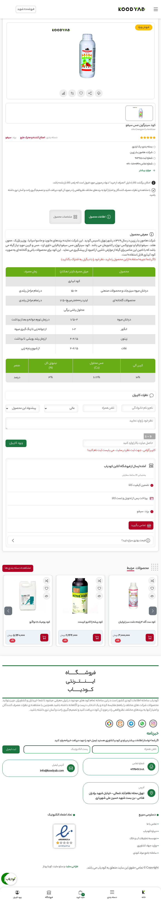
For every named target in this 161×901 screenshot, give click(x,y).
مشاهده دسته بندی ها (18, 568)
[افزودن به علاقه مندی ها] (152, 588)
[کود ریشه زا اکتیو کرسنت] (80, 595)
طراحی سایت (72, 867)
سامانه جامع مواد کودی (145, 853)
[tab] (100, 217)
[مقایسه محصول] (152, 580)
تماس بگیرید (138, 525)
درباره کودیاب (150, 831)
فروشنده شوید (25, 9)
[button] (90, 93)
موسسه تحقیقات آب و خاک (143, 839)
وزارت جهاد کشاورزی (147, 846)
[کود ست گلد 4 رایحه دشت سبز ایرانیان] (133, 595)
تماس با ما (152, 824)
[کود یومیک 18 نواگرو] (27, 595)
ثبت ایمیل (11, 749)
